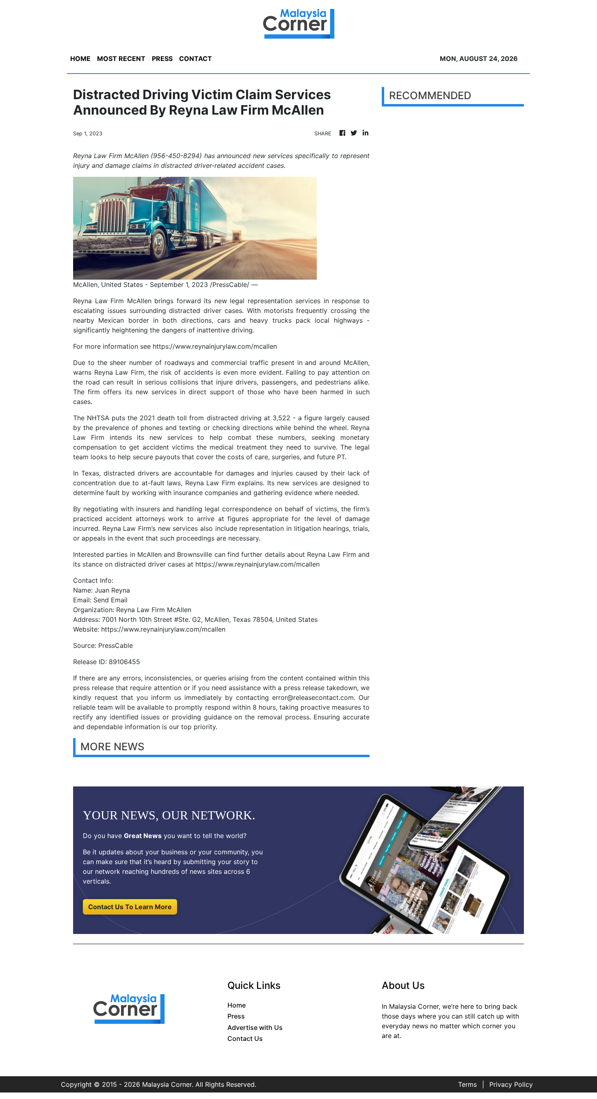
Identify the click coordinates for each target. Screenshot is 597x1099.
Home (236, 1005)
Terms (467, 1084)
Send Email (110, 600)
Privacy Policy (511, 1084)
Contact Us (245, 1038)
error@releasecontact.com (313, 697)
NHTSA (98, 418)
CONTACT (195, 58)
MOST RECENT (121, 58)
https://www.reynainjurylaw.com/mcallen (215, 346)
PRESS (162, 58)
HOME (80, 58)
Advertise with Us (255, 1027)
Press (236, 1016)
